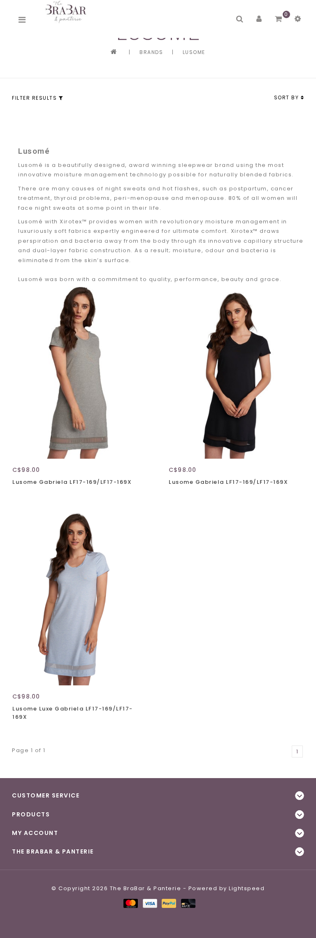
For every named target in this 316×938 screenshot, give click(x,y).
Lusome (194, 52)
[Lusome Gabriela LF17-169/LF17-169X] (79, 372)
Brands (151, 52)
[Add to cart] (20, 496)
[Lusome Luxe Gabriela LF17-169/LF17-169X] (79, 599)
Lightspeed (247, 888)
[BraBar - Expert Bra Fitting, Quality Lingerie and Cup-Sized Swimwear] (67, 11)
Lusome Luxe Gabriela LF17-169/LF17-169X (72, 713)
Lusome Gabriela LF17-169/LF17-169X (72, 482)
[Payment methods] (130, 903)
